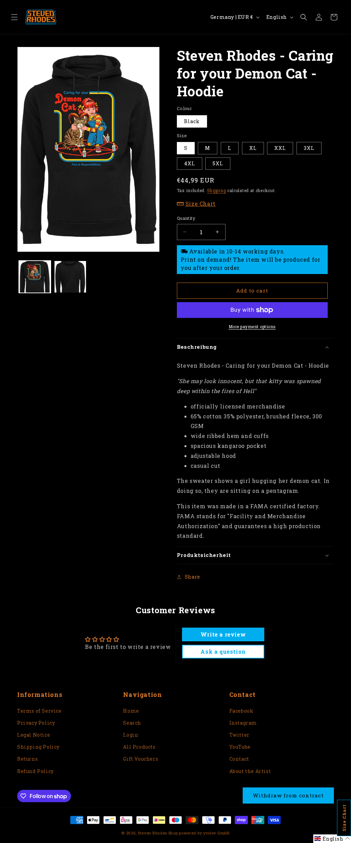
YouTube (240, 747)
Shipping (216, 190)
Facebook (241, 711)
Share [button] (192, 576)
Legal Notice (33, 735)
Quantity (186, 218)
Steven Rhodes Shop (158, 832)
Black (192, 121)
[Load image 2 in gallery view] (70, 277)
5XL (218, 163)
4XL (189, 163)
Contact (239, 759)
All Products (139, 747)
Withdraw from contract (288, 795)
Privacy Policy (36, 723)
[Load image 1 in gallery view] (35, 277)
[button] (14, 17)
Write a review (223, 634)
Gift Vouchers (140, 759)
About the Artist (250, 771)
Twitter (239, 735)
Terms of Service (39, 711)
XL (253, 148)
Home (131, 711)
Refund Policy (35, 771)
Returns (27, 759)
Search (132, 723)
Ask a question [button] (223, 651)
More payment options (252, 326)
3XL (309, 148)
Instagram (243, 723)
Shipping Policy (38, 747)
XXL (280, 148)
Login (130, 735)
